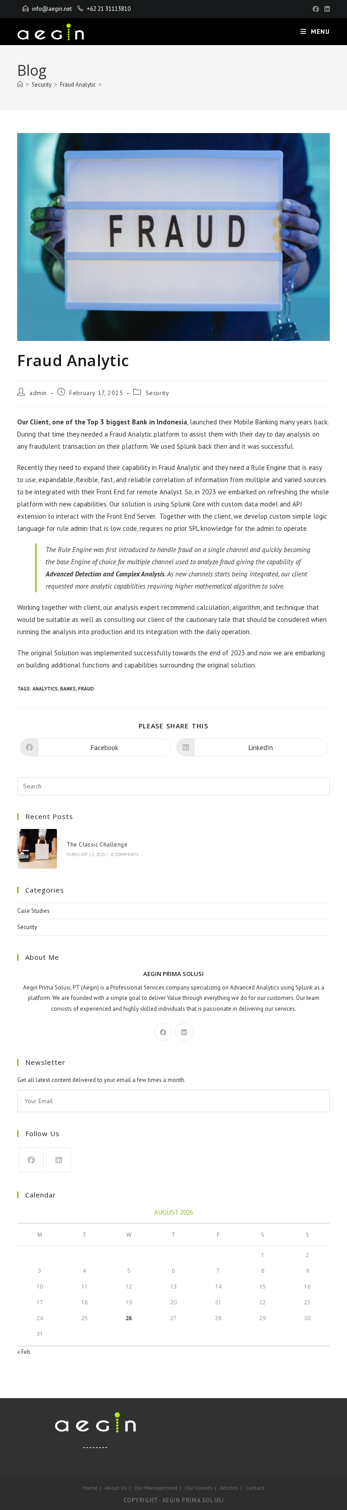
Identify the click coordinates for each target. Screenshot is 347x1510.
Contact (254, 1487)
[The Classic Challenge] (36, 848)
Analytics (45, 689)
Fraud (86, 689)
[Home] (20, 84)
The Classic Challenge (96, 844)
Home (90, 1487)
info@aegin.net (52, 9)
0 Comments (124, 854)
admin (38, 393)
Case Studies (33, 911)
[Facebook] (316, 9)
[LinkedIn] (326, 9)
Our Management (156, 1487)
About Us (116, 1487)
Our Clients (198, 1487)
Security (157, 393)
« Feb (23, 1352)
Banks (68, 689)
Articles (229, 1487)
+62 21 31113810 (109, 9)
